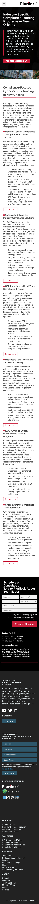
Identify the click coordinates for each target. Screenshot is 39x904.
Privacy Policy (12, 656)
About (5, 874)
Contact (5, 878)
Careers (5, 890)
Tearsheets (7, 855)
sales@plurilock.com (10, 645)
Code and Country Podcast (13, 858)
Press (4, 887)
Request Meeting (24, 624)
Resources (8, 851)
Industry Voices (8, 867)
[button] (4, 4)
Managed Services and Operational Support (12, 830)
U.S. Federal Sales (10, 842)
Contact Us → (10, 209)
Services (6, 820)
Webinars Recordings (11, 862)
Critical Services (9, 824)
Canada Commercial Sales (13, 845)
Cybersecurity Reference (12, 870)
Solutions (7, 836)
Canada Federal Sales (11, 847)
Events (5, 860)
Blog (4, 865)
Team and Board (9, 883)
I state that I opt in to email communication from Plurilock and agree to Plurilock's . (19, 767)
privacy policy (29, 619)
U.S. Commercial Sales (12, 840)
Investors (6, 880)
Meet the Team (8, 885)
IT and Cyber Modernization (14, 827)
